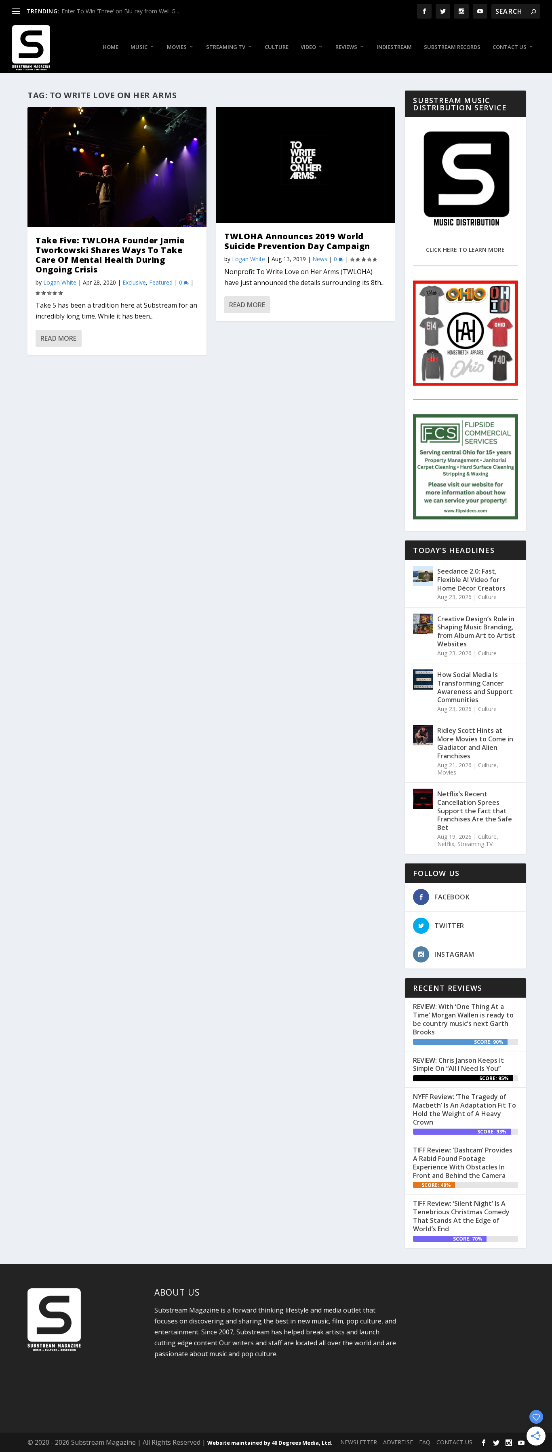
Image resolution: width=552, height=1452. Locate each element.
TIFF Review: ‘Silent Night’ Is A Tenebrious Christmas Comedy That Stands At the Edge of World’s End (461, 1216)
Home (110, 47)
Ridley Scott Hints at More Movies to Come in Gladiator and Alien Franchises (475, 743)
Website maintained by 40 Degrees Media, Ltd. (270, 1442)
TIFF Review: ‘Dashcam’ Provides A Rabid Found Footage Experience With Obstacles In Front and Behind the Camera (462, 1163)
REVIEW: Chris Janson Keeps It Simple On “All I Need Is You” (458, 1064)
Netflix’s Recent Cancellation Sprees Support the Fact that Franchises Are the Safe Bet (474, 810)
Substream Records (452, 47)
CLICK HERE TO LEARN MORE (465, 249)
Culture (277, 47)
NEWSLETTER (358, 1442)
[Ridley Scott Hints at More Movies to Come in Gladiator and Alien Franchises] (423, 735)
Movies (177, 47)
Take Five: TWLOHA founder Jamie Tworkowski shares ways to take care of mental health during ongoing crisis (110, 255)
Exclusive (134, 282)
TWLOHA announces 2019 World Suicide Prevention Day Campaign (297, 241)
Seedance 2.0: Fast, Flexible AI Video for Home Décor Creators (471, 580)
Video (308, 47)
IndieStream (394, 47)
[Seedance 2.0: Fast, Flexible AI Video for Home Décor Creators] (423, 576)
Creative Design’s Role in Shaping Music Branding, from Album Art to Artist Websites (476, 631)
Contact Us (510, 47)
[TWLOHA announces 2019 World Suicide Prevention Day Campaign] (305, 165)
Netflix (445, 844)
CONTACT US (454, 1442)
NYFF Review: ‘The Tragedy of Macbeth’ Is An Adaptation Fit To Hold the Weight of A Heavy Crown (464, 1109)
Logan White (59, 282)
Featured (161, 282)
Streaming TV (225, 47)
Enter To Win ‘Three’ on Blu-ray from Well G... (120, 11)
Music (139, 47)
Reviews (346, 47)
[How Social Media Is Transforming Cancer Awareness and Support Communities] (423, 679)
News (319, 259)
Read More (58, 338)
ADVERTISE (398, 1442)
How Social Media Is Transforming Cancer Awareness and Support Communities (475, 687)
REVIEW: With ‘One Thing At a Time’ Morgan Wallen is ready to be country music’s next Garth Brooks (463, 1019)
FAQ (424, 1442)
